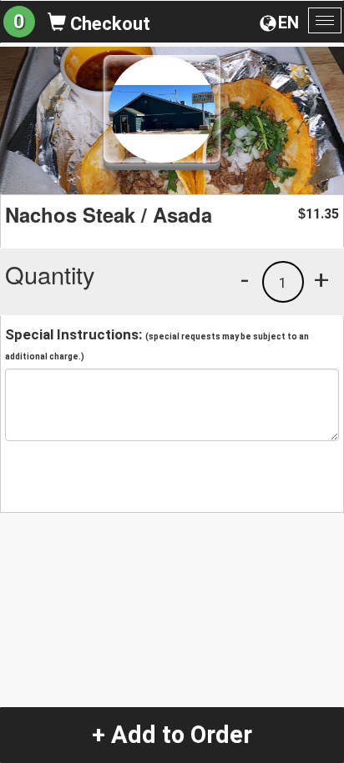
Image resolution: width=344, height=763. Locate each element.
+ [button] (321, 279)
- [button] (244, 279)
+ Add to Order (172, 734)
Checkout (108, 23)
